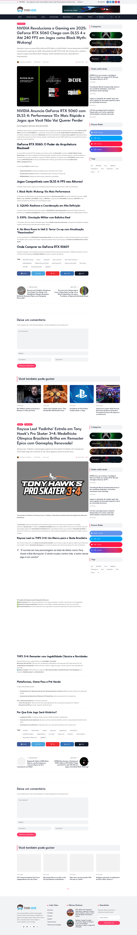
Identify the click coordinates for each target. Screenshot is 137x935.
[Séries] (106, 51)
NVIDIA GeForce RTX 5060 (42, 263)
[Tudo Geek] (26, 9)
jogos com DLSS (57, 259)
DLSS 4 (38, 259)
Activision (25, 730)
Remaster (70, 734)
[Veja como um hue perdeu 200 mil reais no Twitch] (82, 863)
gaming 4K (46, 259)
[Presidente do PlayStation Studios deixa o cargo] (82, 394)
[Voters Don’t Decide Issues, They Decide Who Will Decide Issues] (55, 394)
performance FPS (56, 263)
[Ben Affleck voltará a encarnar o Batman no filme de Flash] (29, 394)
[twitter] (110, 2)
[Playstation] (106, 59)
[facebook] (107, 2)
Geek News (21, 23)
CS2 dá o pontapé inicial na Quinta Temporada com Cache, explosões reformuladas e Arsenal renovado (102, 112)
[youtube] (116, 2)
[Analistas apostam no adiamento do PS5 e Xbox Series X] (108, 863)
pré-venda (52, 734)
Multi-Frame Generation (71, 259)
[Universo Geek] (106, 43)
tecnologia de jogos (36, 266)
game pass (53, 730)
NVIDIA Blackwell (27, 263)
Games (20, 424)
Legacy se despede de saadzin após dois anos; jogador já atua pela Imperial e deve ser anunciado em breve (105, 100)
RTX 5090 (25, 266)
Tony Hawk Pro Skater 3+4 (30, 737)
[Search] (111, 17)
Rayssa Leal (61, 734)
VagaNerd (48, 266)
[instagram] (119, 2)
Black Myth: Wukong (28, 259)
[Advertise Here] (91, 9)
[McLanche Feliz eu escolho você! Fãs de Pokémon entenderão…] (55, 863)
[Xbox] (106, 35)
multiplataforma (41, 734)
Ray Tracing (83, 263)
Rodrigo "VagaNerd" (26, 62)
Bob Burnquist (35, 730)
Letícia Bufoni (73, 730)
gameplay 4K (63, 730)
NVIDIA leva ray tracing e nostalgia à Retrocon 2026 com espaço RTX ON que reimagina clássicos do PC (104, 77)
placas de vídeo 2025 (70, 263)
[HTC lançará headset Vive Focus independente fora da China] (29, 863)
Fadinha (44, 730)
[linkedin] (113, 2)
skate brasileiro (81, 734)
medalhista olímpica (28, 734)
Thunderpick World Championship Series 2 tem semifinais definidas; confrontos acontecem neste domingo (104, 89)
